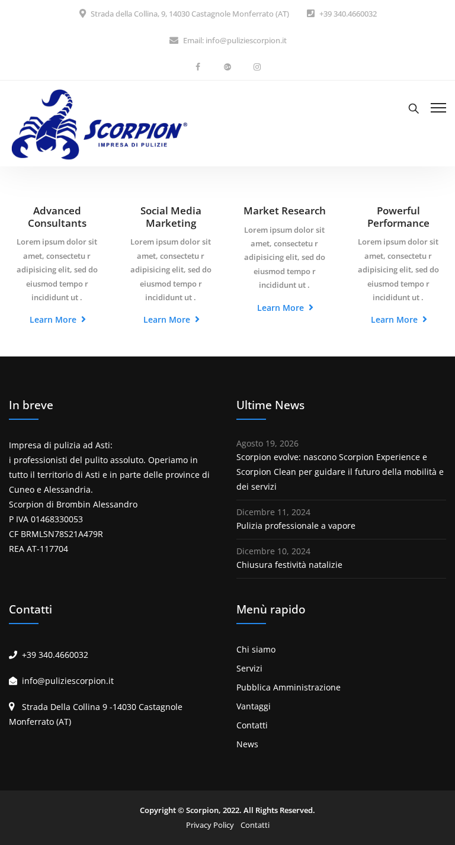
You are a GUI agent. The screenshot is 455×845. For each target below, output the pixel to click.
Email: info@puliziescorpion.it (235, 40)
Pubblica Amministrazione (288, 687)
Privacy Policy (210, 825)
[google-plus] (227, 66)
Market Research (284, 210)
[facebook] (198, 66)
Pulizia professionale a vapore (295, 525)
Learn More (54, 319)
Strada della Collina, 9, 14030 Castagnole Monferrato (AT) (190, 13)
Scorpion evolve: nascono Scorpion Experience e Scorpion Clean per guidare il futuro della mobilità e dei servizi (340, 471)
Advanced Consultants (57, 217)
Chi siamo (255, 649)
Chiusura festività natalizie (289, 564)
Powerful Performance (398, 217)
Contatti (252, 725)
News (247, 744)
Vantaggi (253, 706)
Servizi (249, 668)
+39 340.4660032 (348, 13)
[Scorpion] (98, 124)
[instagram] (257, 66)
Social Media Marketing (170, 217)
